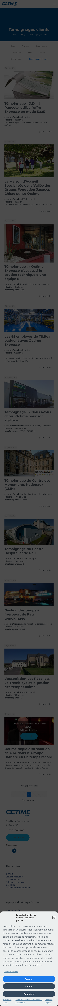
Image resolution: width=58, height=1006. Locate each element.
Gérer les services (11, 971)
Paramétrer (29, 994)
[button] (54, 917)
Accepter (29, 979)
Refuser (29, 986)
